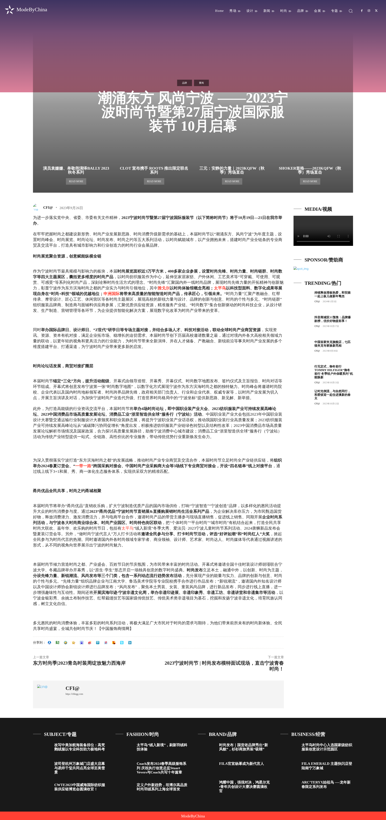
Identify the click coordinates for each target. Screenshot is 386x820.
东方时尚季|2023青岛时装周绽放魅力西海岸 (79, 663)
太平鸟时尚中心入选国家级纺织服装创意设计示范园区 (327, 747)
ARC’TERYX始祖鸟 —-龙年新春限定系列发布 (326, 784)
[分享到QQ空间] (65, 642)
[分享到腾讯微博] (97, 642)
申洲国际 (112, 293)
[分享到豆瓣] (57, 642)
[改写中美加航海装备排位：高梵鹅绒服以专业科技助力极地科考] (42, 748)
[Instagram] (369, 10)
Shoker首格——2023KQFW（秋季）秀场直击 (310, 170)
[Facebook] (361, 10)
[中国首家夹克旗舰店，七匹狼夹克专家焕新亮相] (302, 349)
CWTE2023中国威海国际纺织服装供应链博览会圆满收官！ (79, 787)
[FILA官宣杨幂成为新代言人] (207, 767)
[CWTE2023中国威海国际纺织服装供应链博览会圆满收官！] (42, 788)
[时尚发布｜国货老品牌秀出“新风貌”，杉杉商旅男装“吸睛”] (207, 748)
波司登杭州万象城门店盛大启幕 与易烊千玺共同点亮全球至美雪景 (79, 768)
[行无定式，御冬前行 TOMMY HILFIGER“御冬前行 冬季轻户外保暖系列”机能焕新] (302, 373)
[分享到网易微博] (105, 642)
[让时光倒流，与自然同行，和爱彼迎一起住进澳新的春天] (302, 398)
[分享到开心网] (73, 642)
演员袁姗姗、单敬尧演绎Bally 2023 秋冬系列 (76, 170)
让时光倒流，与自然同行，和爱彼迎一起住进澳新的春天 (332, 395)
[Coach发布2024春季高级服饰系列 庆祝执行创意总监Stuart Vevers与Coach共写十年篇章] (124, 767)
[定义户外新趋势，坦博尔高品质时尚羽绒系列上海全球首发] (124, 788)
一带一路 (83, 466)
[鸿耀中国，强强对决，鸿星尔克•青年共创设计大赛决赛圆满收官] (207, 785)
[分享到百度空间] (81, 642)
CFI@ (48, 208)
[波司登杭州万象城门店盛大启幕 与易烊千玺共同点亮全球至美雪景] (42, 767)
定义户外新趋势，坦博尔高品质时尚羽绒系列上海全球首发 (162, 787)
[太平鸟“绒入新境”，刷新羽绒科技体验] (124, 748)
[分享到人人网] (49, 642)
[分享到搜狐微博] (113, 642)
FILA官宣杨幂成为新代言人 (241, 764)
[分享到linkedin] (129, 642)
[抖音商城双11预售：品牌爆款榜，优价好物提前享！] (302, 324)
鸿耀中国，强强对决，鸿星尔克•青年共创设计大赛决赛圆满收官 (244, 786)
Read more (76, 181)
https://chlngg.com (74, 694)
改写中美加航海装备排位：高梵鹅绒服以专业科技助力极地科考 (79, 747)
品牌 (184, 82)
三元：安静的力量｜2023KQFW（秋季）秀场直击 (232, 170)
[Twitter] (376, 10)
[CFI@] (38, 207)
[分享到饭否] (121, 642)
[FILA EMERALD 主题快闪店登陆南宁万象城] (289, 767)
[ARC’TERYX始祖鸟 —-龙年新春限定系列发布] (289, 785)
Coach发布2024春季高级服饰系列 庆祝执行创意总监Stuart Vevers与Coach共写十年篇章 (161, 768)
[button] (350, 10)
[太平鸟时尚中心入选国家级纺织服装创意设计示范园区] (289, 748)
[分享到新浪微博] (89, 642)
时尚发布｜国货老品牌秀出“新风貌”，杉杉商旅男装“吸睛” (243, 747)
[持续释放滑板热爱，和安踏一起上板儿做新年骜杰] (302, 299)
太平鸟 (220, 288)
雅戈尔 (164, 288)
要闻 (201, 82)
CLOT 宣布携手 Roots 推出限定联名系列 (154, 170)
